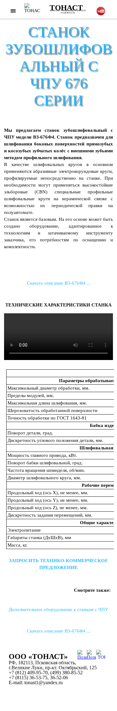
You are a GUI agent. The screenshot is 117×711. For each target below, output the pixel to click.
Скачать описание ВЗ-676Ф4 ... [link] (58, 283)
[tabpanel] (58, 199)
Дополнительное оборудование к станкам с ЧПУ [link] (58, 609)
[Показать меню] (13, 11)
